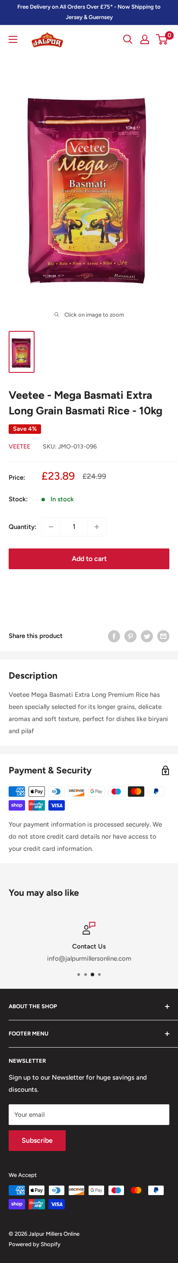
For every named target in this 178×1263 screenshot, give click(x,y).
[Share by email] (163, 636)
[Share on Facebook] (114, 636)
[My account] (144, 39)
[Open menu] (13, 39)
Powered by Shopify (34, 1244)
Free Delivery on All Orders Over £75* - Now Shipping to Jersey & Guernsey (89, 11)
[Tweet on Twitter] (147, 636)
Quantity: (22, 527)
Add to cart (89, 559)
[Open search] (128, 39)
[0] (162, 39)
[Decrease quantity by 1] (51, 527)
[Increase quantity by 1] (97, 527)
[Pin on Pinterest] (130, 636)
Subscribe (37, 1140)
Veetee (19, 446)
